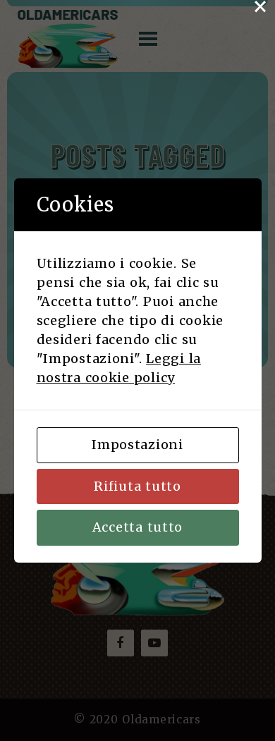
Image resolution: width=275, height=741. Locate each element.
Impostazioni (137, 444)
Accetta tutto (137, 527)
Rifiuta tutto (137, 486)
